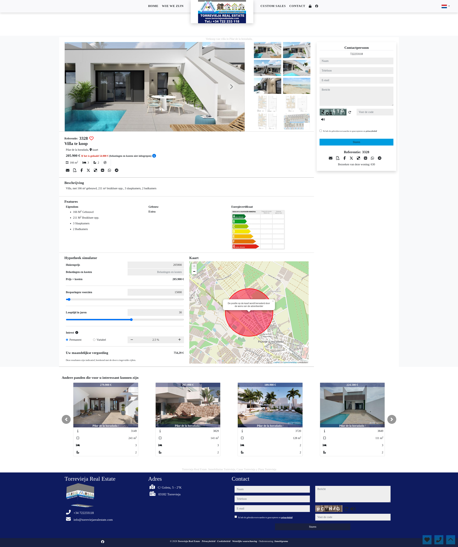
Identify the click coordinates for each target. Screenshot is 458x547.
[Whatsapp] (110, 170)
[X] (89, 170)
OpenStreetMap (290, 362)
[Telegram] (116, 170)
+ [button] (194, 266)
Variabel (101, 339)
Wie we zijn (173, 6)
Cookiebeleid (224, 541)
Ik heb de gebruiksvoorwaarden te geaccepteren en (350, 131)
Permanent (75, 339)
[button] (66, 419)
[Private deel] (310, 6)
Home (153, 6)
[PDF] (75, 170)
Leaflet (276, 362)
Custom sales (273, 6)
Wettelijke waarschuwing (245, 541)
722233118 (356, 53)
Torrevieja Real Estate (189, 541)
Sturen (356, 142)
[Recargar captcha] (349, 112)
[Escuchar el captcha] (323, 119)
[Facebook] (316, 6)
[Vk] (103, 170)
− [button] (194, 271)
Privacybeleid (209, 541)
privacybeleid (371, 131)
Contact (297, 6)
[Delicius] (96, 170)
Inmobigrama (281, 541)
